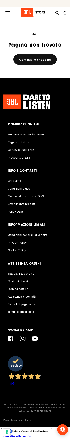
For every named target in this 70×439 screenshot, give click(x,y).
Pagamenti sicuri (19, 142)
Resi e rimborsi (18, 281)
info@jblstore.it (36, 407)
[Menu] (7, 12)
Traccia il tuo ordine (21, 273)
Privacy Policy (17, 242)
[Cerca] (57, 13)
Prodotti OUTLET (19, 157)
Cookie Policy (17, 250)
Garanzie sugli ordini (22, 149)
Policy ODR (15, 211)
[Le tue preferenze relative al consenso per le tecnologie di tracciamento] (6, 432)
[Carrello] (65, 13)
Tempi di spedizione (21, 311)
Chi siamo (14, 180)
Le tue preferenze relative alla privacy (30, 431)
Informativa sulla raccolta (17, 436)
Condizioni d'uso (19, 188)
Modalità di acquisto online (26, 134)
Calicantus (24, 411)
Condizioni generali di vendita (27, 234)
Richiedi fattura (18, 289)
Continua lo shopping (35, 59)
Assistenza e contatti (22, 296)
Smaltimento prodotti (22, 203)
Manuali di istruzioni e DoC (26, 196)
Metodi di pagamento (22, 304)
